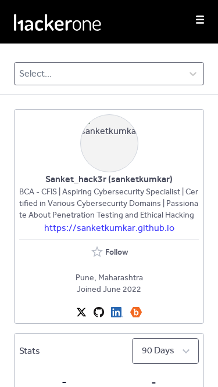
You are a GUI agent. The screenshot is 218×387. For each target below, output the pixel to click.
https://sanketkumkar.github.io (109, 227)
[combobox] (20, 74)
